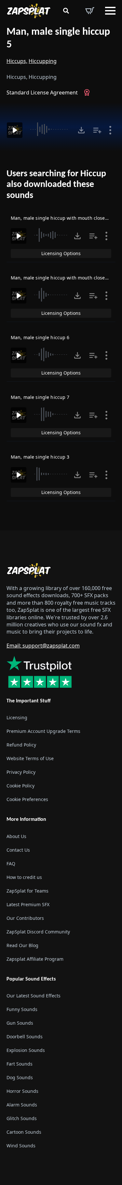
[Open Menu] (110, 11)
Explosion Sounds (26, 1050)
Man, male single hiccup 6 (40, 337)
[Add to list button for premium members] (97, 130)
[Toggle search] (66, 10)
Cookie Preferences (27, 799)
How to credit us (24, 877)
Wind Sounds (21, 1145)
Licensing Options (61, 253)
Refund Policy (21, 745)
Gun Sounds (20, 1023)
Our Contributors (25, 918)
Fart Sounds (20, 1064)
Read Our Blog (22, 945)
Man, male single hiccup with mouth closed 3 (61, 278)
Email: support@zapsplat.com (43, 645)
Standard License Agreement (42, 92)
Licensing (17, 717)
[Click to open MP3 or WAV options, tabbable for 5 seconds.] (81, 130)
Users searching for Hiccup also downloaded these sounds (56, 184)
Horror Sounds (22, 1091)
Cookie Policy (20, 786)
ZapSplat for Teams (27, 891)
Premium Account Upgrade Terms (43, 731)
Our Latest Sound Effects (34, 996)
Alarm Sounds (22, 1105)
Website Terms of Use (30, 758)
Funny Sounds (22, 1009)
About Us (16, 836)
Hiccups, (17, 61)
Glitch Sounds (22, 1118)
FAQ (11, 863)
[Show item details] (110, 130)
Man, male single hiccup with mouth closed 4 (61, 218)
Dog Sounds (20, 1077)
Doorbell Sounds (25, 1036)
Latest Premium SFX (28, 904)
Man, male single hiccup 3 (40, 457)
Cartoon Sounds (24, 1132)
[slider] (50, 129)
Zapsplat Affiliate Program (35, 959)
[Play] (14, 130)
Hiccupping (43, 61)
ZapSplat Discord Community (38, 932)
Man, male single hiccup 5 (58, 38)
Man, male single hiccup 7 (40, 397)
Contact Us (18, 850)
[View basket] (90, 10)
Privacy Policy (21, 772)
